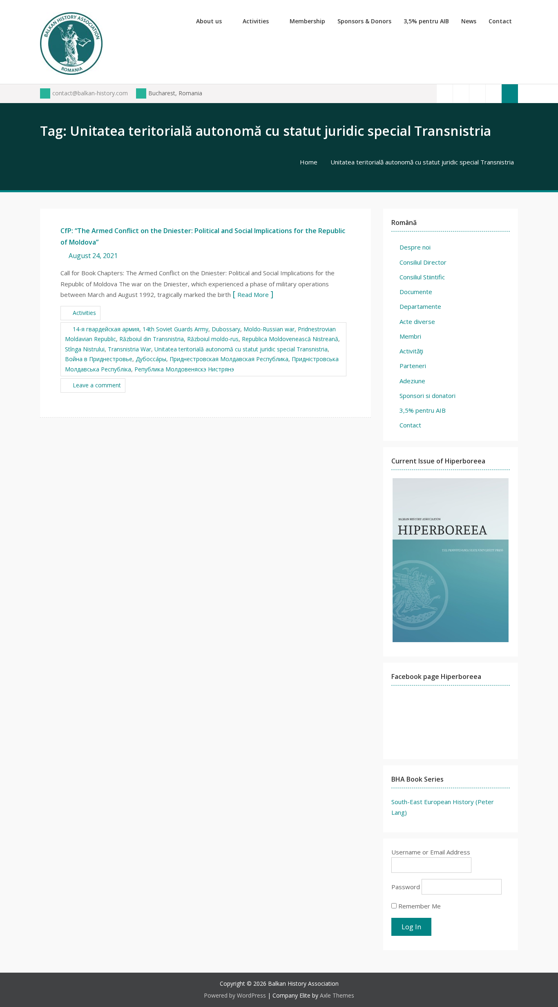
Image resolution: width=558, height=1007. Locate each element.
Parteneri (413, 366)
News (468, 21)
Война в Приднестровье (98, 359)
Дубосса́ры (151, 359)
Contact (500, 21)
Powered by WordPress (235, 995)
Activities (256, 21)
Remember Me (419, 906)
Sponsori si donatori (427, 395)
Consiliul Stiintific (422, 277)
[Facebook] (444, 93)
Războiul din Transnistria (151, 339)
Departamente (420, 306)
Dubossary (226, 329)
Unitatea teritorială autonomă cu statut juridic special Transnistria (241, 349)
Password (405, 887)
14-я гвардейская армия (106, 329)
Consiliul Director (423, 262)
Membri (410, 336)
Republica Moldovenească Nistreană (290, 339)
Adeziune (412, 381)
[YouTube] (477, 93)
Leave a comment (97, 385)
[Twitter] (461, 93)
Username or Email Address (430, 852)
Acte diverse (417, 321)
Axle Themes (337, 995)
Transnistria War (129, 349)
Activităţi (411, 351)
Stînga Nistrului (85, 349)
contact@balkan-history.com (90, 93)
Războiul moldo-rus (213, 339)
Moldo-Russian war (269, 329)
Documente (416, 292)
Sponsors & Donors (364, 21)
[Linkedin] (493, 93)
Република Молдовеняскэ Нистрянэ (184, 369)
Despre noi (415, 247)
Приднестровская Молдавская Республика (229, 359)
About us (209, 21)
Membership (307, 21)
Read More (253, 294)
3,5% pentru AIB (426, 21)
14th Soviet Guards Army (175, 329)
